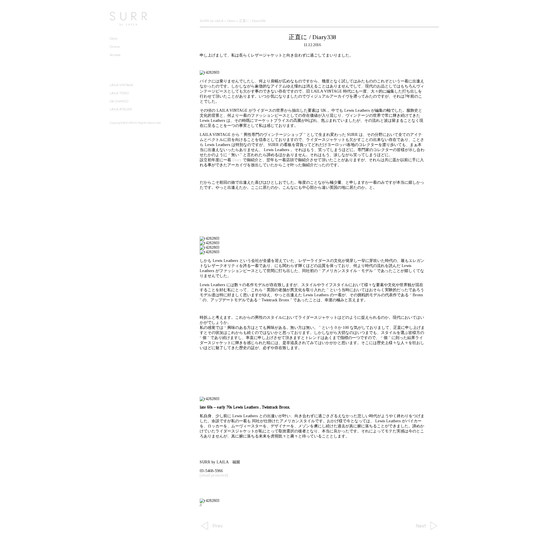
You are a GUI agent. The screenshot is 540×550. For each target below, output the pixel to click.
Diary (114, 39)
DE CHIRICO (119, 101)
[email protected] (214, 475)
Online (115, 47)
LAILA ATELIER (121, 109)
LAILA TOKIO (119, 93)
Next (421, 526)
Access (115, 55)
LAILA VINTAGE (121, 85)
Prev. (217, 526)
